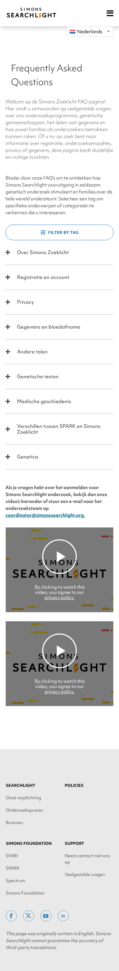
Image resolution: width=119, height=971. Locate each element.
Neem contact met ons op (87, 859)
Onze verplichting (23, 798)
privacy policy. (59, 597)
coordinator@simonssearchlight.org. (45, 515)
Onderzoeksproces (24, 810)
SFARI (12, 856)
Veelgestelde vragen (85, 874)
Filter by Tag (63, 232)
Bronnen (14, 822)
